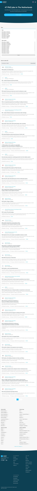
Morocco (2, 438)
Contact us (15, 465)
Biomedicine (3, 425)
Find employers (15, 458)
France (2, 443)
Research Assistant (28, 470)
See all (18, 55)
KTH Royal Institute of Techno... (24, 438)
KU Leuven (21, 429)
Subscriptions (15, 478)
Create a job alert (18, 14)
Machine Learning (4, 410)
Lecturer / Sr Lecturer (29, 462)
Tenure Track (21, 422)
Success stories (15, 481)
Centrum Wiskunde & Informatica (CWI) (11, 232)
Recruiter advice (15, 483)
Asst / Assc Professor (29, 463)
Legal (1, 488)
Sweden (2, 430)
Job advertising (15, 476)
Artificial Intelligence (4, 412)
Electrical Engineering (4, 414)
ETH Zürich (21, 435)
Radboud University (8, 198)
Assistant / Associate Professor (24, 414)
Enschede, (6, 67)
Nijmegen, (6, 199)
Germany (2, 437)
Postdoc (21, 412)
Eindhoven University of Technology (10, 99)
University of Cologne (23, 442)
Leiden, (6, 243)
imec (20, 440)
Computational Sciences (5, 419)
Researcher (21, 417)
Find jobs (14, 457)
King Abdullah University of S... (24, 443)
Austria (2, 442)
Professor (21, 415)
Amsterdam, (7, 78)
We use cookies (5, 488)
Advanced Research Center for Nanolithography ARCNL (13, 109)
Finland (2, 440)
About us (14, 460)
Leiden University (7, 242)
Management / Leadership (23, 425)
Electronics (3, 422)
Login (14, 462)
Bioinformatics (3, 420)
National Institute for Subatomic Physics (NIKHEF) (12, 276)
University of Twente (8, 66)
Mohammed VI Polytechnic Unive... (25, 430)
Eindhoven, (6, 100)
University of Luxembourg (23, 432)
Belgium (2, 429)
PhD (11, 84)
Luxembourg (3, 435)
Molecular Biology (4, 417)
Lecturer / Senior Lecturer (23, 419)
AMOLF (6, 77)
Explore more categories (18, 446)
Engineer (21, 420)
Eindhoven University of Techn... (24, 437)
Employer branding (16, 479)
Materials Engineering (4, 415)
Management (28, 471)
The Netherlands (10, 67)
